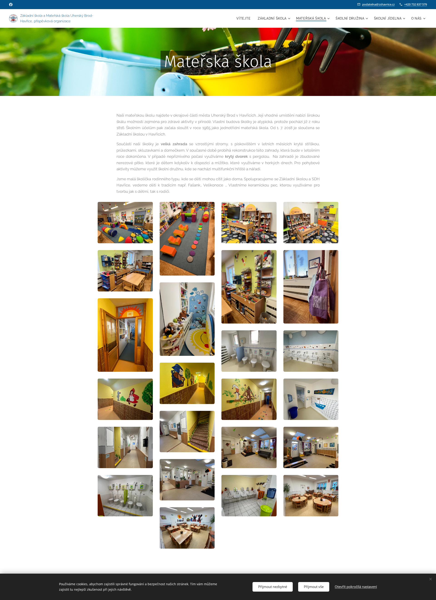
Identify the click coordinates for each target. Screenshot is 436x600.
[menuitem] (244, 18)
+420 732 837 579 (415, 4)
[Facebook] (11, 4)
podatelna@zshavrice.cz (378, 4)
